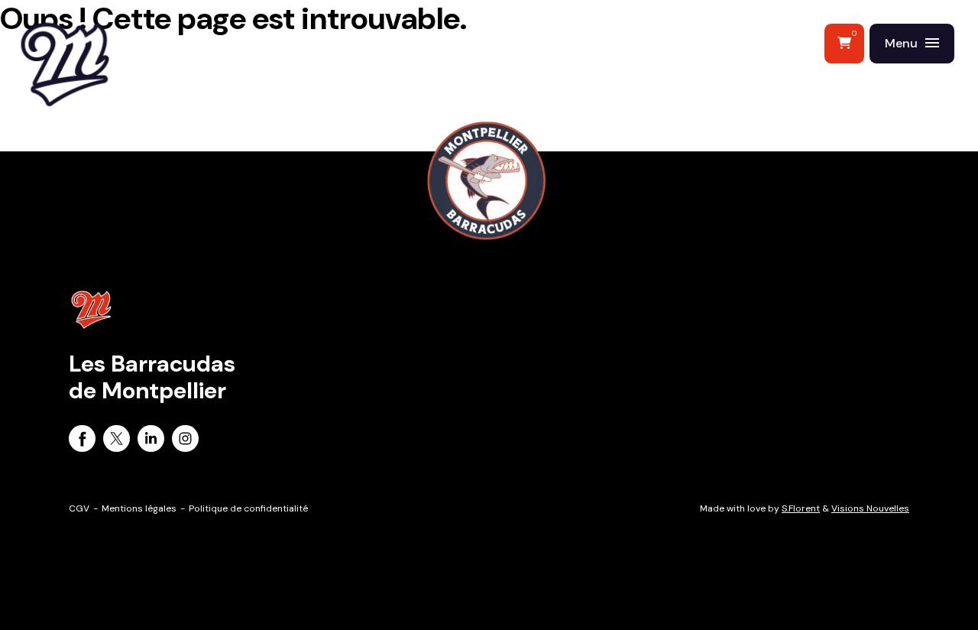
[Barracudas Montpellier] (99, 95)
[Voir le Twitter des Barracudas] (116, 441)
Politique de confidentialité (248, 508)
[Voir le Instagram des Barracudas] (185, 441)
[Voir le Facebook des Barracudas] (82, 441)
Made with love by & (804, 508)
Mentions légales (139, 508)
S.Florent (801, 508)
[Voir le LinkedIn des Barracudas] (151, 441)
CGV (79, 508)
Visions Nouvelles (870, 508)
